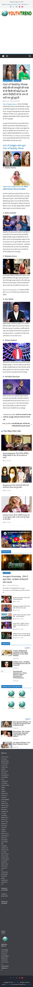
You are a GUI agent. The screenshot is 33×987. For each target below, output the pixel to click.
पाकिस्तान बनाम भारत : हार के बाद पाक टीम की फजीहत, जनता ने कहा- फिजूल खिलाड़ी (21, 634)
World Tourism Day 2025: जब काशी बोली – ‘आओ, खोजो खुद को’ (21, 615)
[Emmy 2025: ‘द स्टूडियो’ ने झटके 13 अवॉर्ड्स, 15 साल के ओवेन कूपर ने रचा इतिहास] (6, 626)
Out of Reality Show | (10, 104)
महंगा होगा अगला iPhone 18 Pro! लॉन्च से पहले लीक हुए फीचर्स (21, 598)
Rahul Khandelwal (16, 101)
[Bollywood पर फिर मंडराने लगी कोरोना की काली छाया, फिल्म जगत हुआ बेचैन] (16, 468)
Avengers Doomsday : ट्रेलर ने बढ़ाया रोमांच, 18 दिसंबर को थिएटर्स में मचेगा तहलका (17, 5)
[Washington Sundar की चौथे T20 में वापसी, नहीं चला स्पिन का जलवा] (6, 608)
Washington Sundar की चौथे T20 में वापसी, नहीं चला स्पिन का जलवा (21, 607)
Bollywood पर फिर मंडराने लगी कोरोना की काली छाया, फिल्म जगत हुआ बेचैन (16, 486)
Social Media (4, 950)
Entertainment (17, 80)
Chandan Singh (15, 585)
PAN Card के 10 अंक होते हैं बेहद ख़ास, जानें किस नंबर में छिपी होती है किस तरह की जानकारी (16, 425)
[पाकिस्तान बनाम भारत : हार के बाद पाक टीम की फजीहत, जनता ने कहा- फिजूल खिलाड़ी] (6, 636)
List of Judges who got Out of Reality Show (14, 147)
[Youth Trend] (3, 56)
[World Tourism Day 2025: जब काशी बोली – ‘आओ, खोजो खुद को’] (6, 617)
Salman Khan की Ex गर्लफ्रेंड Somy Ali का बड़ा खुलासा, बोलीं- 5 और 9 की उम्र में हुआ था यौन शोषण (16, 517)
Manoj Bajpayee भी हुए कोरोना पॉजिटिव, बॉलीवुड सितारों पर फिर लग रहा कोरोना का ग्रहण (16, 455)
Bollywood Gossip (8, 80)
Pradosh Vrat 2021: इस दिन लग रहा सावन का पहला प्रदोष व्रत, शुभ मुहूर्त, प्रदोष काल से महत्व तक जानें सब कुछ (17, 417)
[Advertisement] (16, 36)
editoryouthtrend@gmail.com (5, 968)
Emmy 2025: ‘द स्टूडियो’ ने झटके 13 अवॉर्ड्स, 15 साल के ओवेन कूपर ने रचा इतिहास (21, 625)
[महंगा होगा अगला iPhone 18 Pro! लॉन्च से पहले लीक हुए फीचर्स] (6, 599)
